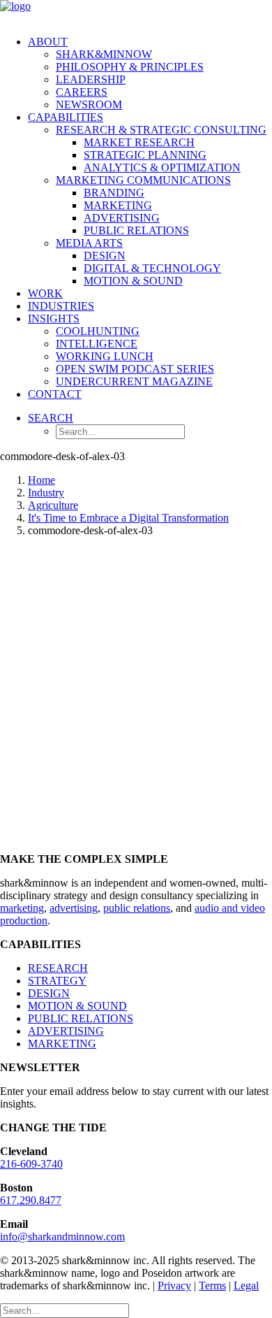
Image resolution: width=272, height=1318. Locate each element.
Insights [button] (54, 318)
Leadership (91, 79)
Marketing (118, 205)
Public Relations (136, 230)
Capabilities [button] (65, 117)
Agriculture (53, 505)
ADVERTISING (66, 1031)
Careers (81, 92)
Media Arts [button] (89, 243)
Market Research (139, 142)
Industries (61, 306)
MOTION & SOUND (77, 1006)
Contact (55, 394)
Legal (246, 1285)
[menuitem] (150, 73)
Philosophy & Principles (130, 67)
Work (45, 293)
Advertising (122, 218)
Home (41, 480)
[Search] (64, 1310)
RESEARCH (58, 968)
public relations (136, 908)
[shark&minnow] (136, 12)
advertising (74, 908)
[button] (50, 418)
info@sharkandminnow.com (62, 1236)
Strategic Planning (145, 155)
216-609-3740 (31, 1164)
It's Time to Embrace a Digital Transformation (128, 518)
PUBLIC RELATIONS (80, 1018)
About (48, 42)
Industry (46, 493)
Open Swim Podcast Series (135, 369)
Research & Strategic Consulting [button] (161, 130)
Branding (114, 193)
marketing (22, 908)
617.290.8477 (30, 1200)
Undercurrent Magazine (134, 381)
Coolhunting (97, 331)
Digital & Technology (152, 268)
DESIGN (49, 993)
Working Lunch (104, 356)
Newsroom (89, 104)
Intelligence (96, 344)
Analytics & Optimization (162, 167)
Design (105, 256)
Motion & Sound (133, 281)
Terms (212, 1285)
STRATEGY (57, 981)
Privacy (174, 1285)
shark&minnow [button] (104, 54)
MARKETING (62, 1044)
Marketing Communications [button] (143, 180)
